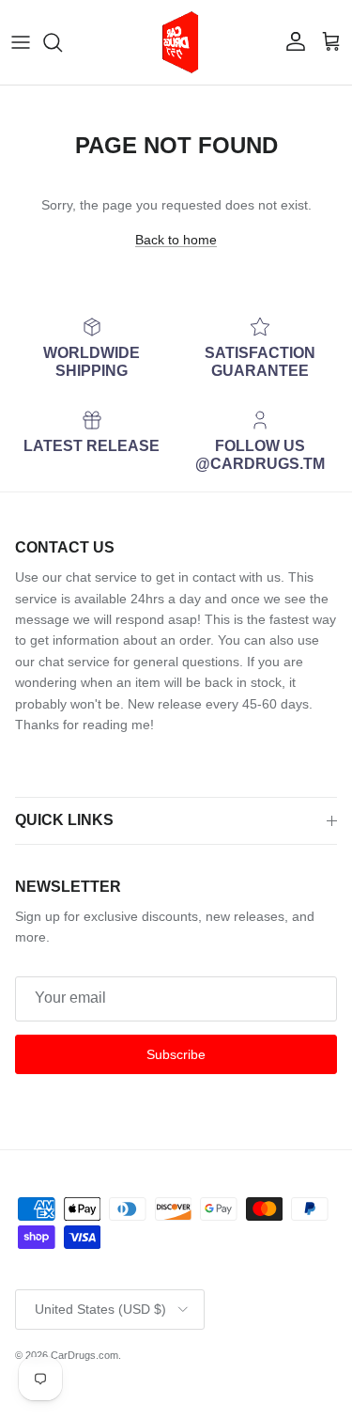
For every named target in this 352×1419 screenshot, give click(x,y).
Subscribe (176, 1054)
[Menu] (20, 42)
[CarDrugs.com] (176, 42)
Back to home (176, 239)
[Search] (62, 42)
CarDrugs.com (84, 1355)
